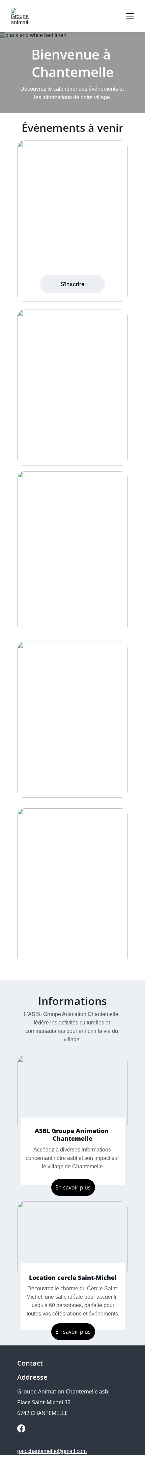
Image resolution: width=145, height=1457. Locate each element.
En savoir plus (73, 1331)
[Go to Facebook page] (21, 1428)
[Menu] (130, 16)
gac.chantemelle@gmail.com (52, 1451)
